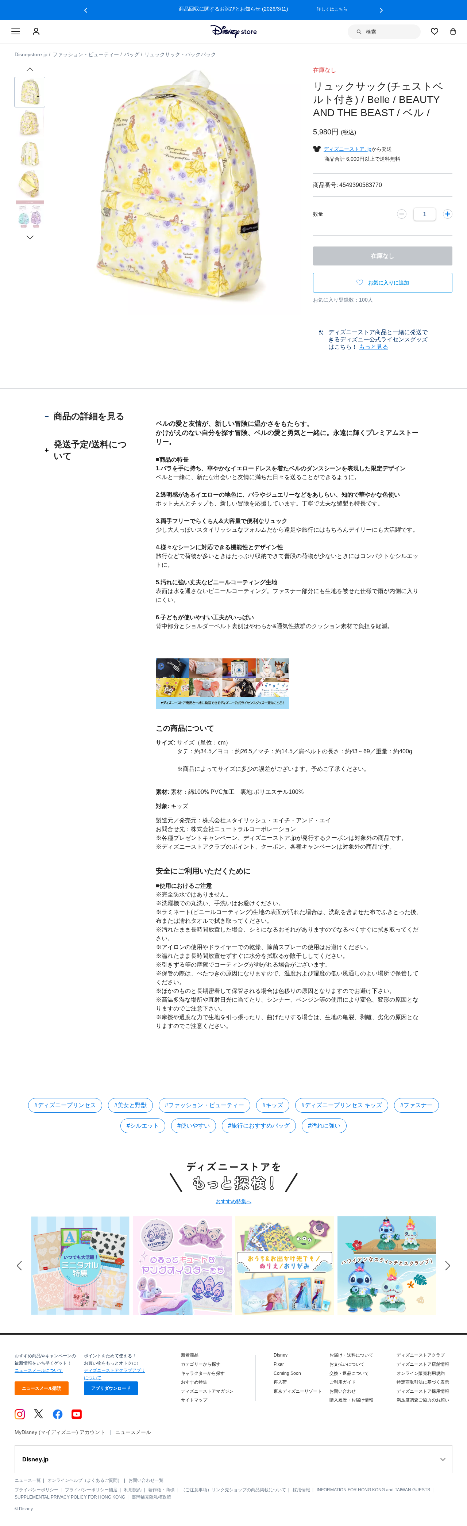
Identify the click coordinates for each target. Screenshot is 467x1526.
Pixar (279, 1364)
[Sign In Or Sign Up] (37, 31)
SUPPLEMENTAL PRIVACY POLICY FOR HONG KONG (70, 1497)
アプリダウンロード (111, 1388)
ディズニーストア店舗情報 (423, 1364)
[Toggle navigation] (15, 31)
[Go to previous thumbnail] (29, 69)
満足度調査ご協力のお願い (423, 1400)
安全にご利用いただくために (203, 871)
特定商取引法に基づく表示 (423, 1382)
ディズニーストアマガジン (207, 1391)
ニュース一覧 (28, 1480)
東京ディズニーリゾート (298, 1391)
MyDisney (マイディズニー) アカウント (60, 1432)
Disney (280, 1355)
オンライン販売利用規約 (421, 1373)
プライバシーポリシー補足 (91, 1489)
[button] (85, 10)
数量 (318, 214)
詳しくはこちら (332, 9)
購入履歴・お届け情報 (351, 1400)
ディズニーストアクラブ (421, 1355)
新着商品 (189, 1355)
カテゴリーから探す (200, 1364)
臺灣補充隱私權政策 (151, 1497)
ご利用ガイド (342, 1382)
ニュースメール (133, 1432)
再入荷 (280, 1382)
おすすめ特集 (194, 1382)
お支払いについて (346, 1364)
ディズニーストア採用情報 (423, 1391)
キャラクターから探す (203, 1373)
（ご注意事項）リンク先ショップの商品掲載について (233, 1489)
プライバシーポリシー (36, 1489)
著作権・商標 (161, 1489)
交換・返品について (349, 1373)
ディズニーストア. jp (347, 149)
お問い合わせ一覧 (145, 1480)
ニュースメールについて (39, 1370)
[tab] (89, 416)
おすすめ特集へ (233, 1201)
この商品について (185, 728)
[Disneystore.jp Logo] (234, 31)
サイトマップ (194, 1400)
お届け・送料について (351, 1355)
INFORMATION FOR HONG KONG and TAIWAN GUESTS (373, 1489)
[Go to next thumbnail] (29, 237)
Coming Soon (287, 1373)
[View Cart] (453, 31)
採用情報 (301, 1489)
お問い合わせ (342, 1391)
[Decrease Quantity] (401, 214)
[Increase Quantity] (447, 214)
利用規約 (133, 1489)
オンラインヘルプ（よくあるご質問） (84, 1480)
